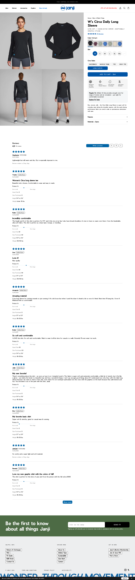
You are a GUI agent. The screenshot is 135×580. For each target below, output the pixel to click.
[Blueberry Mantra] (105, 44)
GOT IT (125, 578)
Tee (114, 64)
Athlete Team (62, 553)
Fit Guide (10, 556)
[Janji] (67, 8)
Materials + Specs (93, 122)
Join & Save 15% (115, 553)
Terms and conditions (29, 570)
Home (89, 18)
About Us (61, 550)
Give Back (61, 558)
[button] (92, 34)
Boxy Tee (123, 64)
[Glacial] (110, 44)
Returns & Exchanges (14, 550)
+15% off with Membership (108, 8)
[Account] (119, 8)
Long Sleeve (97, 68)
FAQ (8, 553)
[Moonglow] (115, 44)
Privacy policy (49, 570)
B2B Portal (10, 558)
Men (7, 8)
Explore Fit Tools (94, 100)
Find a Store (114, 556)
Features (90, 117)
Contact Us (10, 561)
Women (14, 8)
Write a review (98, 145)
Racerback (93, 64)
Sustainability (62, 556)
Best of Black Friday (98, 18)
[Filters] (116, 145)
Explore (33, 8)
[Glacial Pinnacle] (100, 44)
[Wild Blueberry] (119, 44)
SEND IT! (117, 525)
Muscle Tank (104, 64)
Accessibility (66, 570)
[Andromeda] (95, 44)
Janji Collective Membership (119, 550)
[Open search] (112, 145)
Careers (60, 561)
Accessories (23, 8)
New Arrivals (43, 8)
